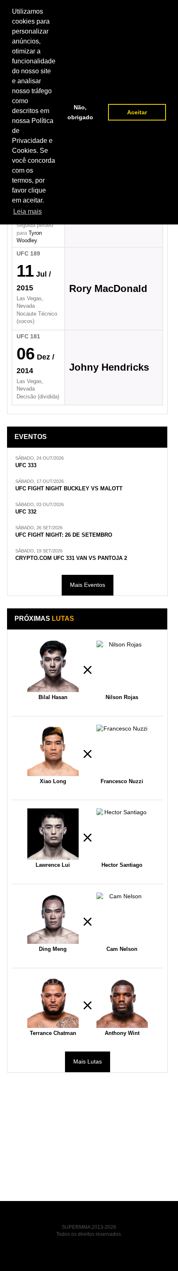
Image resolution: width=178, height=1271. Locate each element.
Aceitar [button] (137, 112)
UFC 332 (25, 512)
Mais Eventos (87, 584)
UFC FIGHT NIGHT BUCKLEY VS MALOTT (69, 489)
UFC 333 (25, 465)
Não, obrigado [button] (80, 112)
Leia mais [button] (27, 211)
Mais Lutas (87, 1061)
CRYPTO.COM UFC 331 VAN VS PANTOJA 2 (71, 558)
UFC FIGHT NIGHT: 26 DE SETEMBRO (63, 535)
